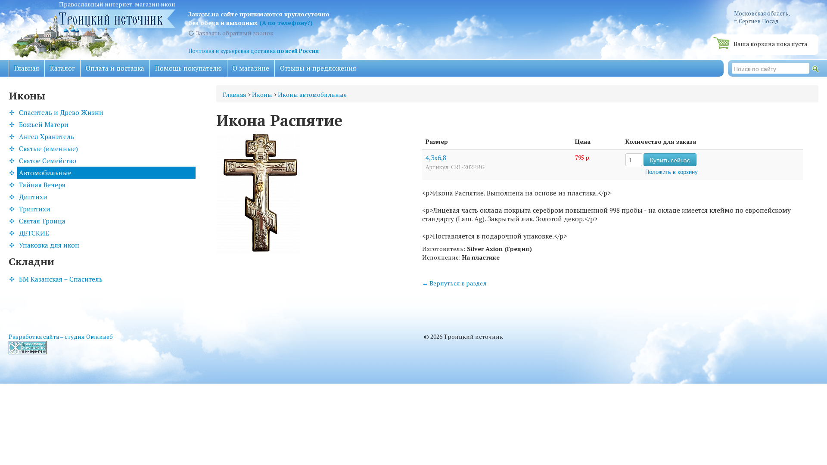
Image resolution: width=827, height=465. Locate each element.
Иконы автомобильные (312, 94)
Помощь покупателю (188, 68)
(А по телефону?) (286, 23)
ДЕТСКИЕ (34, 233)
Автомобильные (45, 172)
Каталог (62, 68)
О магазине (251, 68)
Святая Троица (42, 221)
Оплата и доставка (115, 68)
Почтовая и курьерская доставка (253, 51)
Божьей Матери (43, 124)
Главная (26, 68)
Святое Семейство (47, 160)
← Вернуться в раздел (454, 283)
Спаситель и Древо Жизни (61, 112)
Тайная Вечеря (42, 184)
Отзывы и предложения (318, 68)
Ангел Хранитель (46, 136)
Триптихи (34, 209)
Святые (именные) (48, 148)
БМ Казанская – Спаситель (61, 279)
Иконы (262, 94)
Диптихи (33, 196)
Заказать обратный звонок (234, 33)
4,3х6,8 (436, 157)
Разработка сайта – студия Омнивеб (61, 336)
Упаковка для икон (49, 245)
